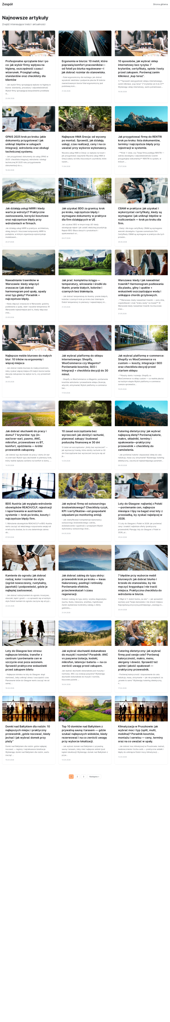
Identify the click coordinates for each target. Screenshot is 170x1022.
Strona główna (160, 4)
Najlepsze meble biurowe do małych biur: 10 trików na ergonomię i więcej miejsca (28, 359)
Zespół (7, 4)
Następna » (94, 777)
